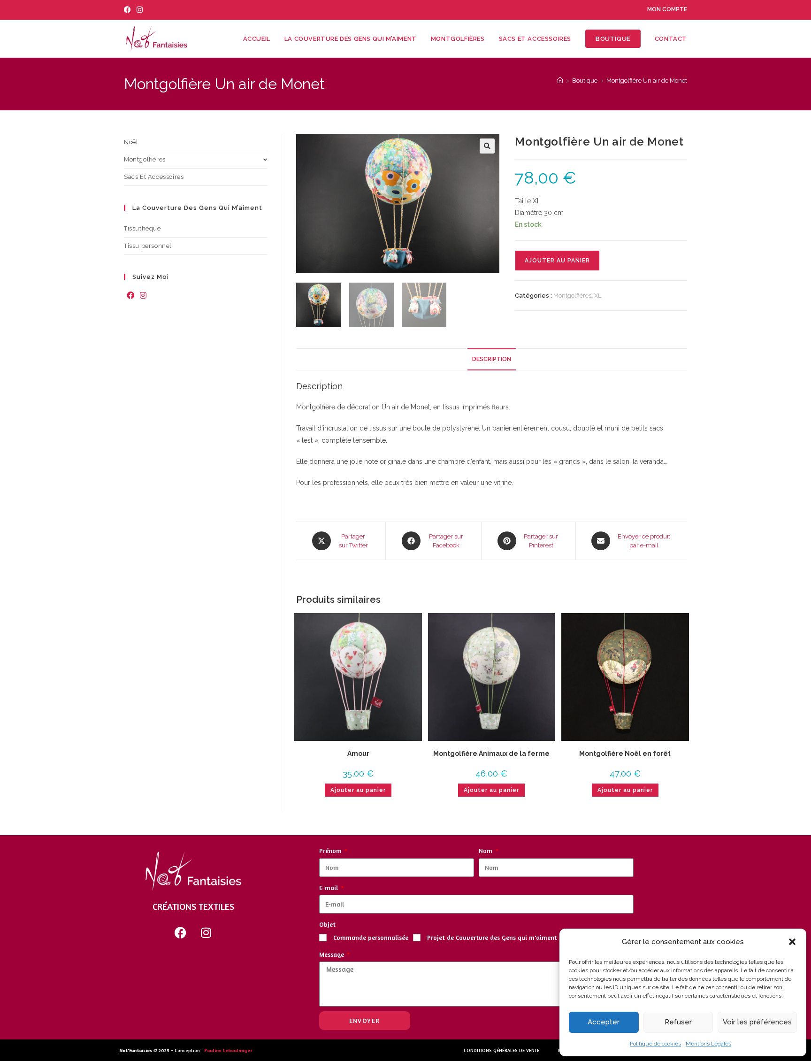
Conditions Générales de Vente (501, 1050)
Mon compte (667, 9)
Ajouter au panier (557, 260)
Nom (486, 850)
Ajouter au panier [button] (358, 790)
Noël (131, 142)
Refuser (678, 1022)
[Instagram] (143, 296)
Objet (327, 924)
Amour (358, 753)
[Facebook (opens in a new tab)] (129, 10)
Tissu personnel (148, 245)
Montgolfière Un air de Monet (646, 80)
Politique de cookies (655, 1043)
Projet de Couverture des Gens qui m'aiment (492, 937)
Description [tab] (491, 358)
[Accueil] (560, 80)
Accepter (604, 1022)
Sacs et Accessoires (154, 176)
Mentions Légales (708, 1043)
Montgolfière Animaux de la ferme (491, 753)
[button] (792, 941)
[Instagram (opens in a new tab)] (139, 10)
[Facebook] (130, 296)
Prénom (331, 850)
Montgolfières (572, 295)
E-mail (329, 888)
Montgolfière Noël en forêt (625, 753)
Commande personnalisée (370, 937)
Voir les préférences (757, 1022)
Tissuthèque (142, 228)
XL (597, 295)
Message (332, 954)
